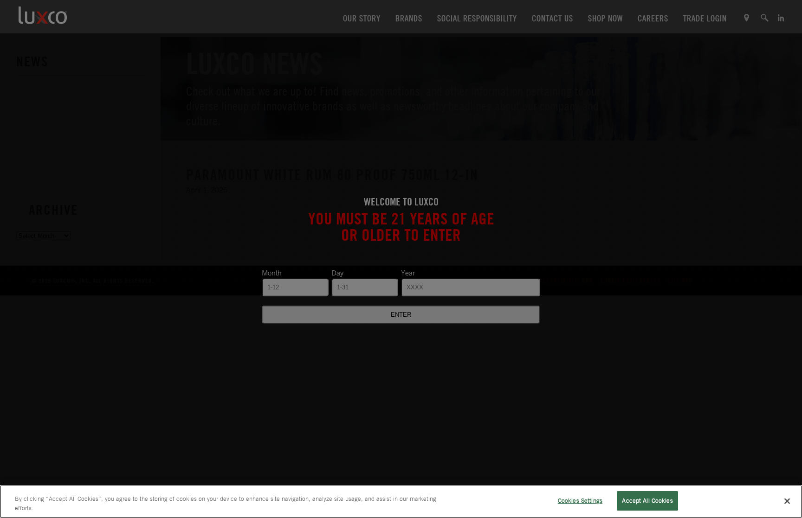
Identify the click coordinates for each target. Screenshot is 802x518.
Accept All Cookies (647, 500)
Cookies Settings (580, 500)
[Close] (787, 501)
